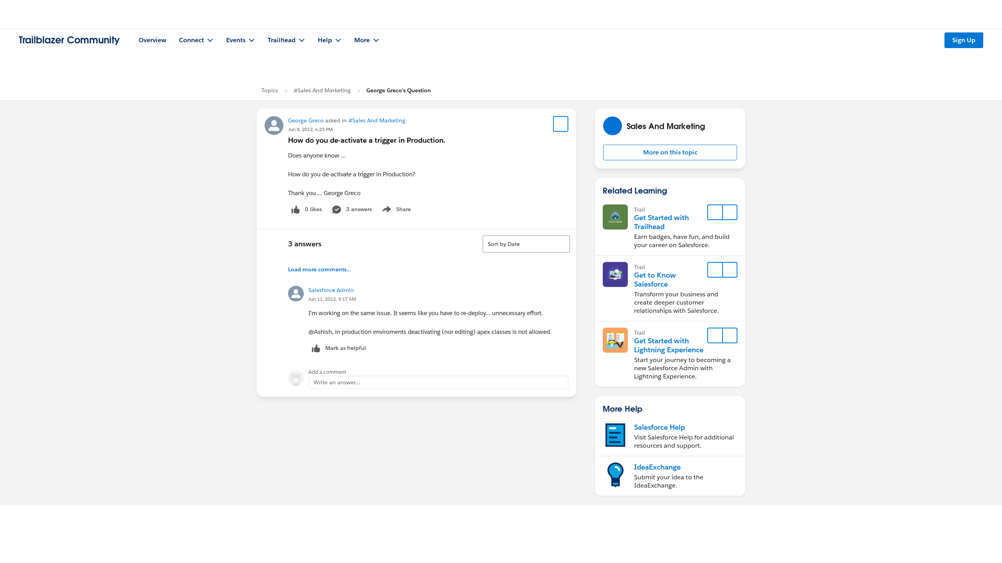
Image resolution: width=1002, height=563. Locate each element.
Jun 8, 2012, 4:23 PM (310, 129)
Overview (152, 40)
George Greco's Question (398, 90)
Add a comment (327, 372)
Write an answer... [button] (337, 382)
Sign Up (963, 40)
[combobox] (526, 244)
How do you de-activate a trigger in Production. (366, 140)
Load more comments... (319, 269)
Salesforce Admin (331, 290)
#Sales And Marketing (322, 90)
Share (395, 211)
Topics (269, 90)
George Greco (306, 120)
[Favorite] (561, 124)
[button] (670, 152)
